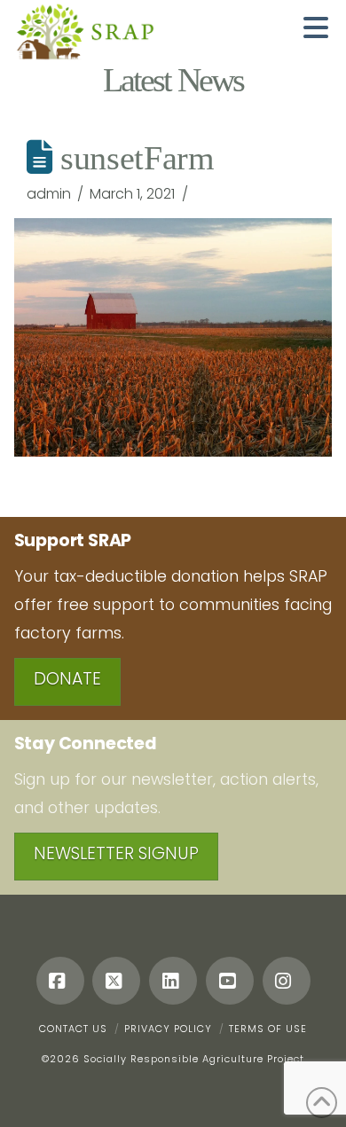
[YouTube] (230, 981)
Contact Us (73, 1028)
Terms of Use (268, 1028)
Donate (67, 679)
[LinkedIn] (173, 981)
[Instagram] (287, 981)
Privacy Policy (168, 1028)
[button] (316, 27)
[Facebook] (60, 981)
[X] (116, 981)
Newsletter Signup (116, 853)
